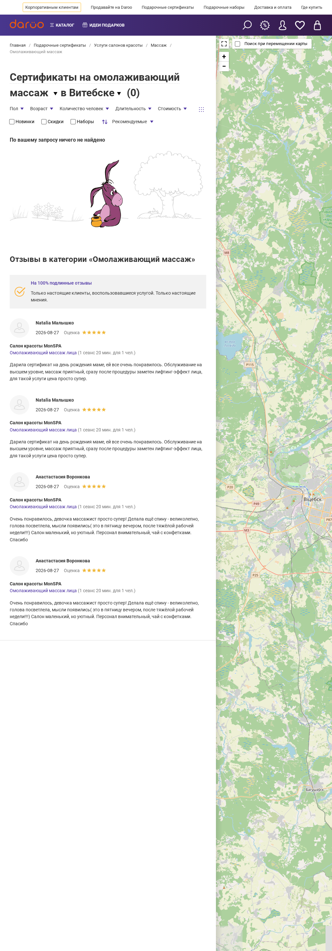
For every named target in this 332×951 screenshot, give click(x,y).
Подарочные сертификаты (168, 7)
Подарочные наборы (224, 7)
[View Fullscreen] (224, 44)
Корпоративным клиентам (51, 7)
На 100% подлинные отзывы (61, 283)
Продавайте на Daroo (111, 7)
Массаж (159, 45)
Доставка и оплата (272, 7)
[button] (224, 57)
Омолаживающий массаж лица (43, 352)
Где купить (311, 7)
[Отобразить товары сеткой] (201, 109)
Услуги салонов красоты (118, 45)
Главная (18, 45)
